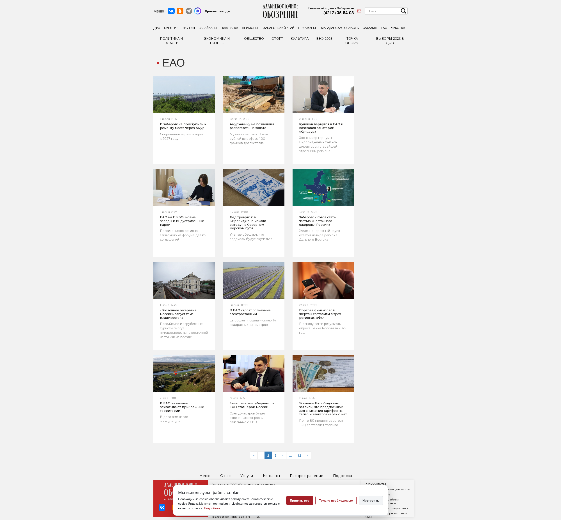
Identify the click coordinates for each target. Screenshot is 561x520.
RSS (257, 516)
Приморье (250, 27)
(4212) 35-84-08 (338, 13)
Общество (254, 39)
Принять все (299, 500)
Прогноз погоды (217, 11)
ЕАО (384, 27)
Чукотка (398, 27)
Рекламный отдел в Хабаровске (331, 8)
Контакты (271, 475)
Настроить (370, 500)
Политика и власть (171, 41)
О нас (225, 475)
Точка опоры (352, 41)
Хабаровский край (278, 27)
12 (299, 455)
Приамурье (307, 27)
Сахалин (370, 27)
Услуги (246, 475)
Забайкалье (208, 27)
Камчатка (230, 27)
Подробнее (212, 508)
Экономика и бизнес (217, 41)
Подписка (342, 475)
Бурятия (171, 27)
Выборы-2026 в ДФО (390, 41)
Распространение (306, 475)
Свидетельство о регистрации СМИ (386, 515)
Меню (204, 475)
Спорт (277, 39)
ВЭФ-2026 (324, 39)
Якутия (189, 27)
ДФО (156, 27)
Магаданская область (340, 27)
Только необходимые (336, 500)
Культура (300, 39)
